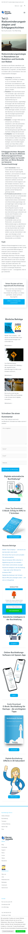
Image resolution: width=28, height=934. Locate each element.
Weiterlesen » (8, 345)
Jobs (3, 877)
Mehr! (14, 695)
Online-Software (6, 815)
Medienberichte (5, 879)
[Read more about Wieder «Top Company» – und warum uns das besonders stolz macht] (14, 328)
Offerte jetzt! (14, 797)
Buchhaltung (5, 818)
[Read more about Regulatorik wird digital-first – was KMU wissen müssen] (14, 354)
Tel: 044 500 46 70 (6, 912)
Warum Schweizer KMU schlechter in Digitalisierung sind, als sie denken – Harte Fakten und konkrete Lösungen (12, 562)
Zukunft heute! (14, 499)
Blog (3, 844)
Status (3, 852)
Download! (14, 749)
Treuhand (4, 821)
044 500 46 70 (5, 2)
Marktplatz (4, 882)
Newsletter (4, 860)
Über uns (17, 5)
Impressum (4, 885)
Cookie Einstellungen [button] (8, 931)
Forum (3, 855)
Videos (3, 858)
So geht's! (14, 643)
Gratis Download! (14, 537)
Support (3, 850)
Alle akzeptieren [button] (20, 931)
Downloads (4, 847)
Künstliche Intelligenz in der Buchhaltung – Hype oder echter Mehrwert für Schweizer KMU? (13, 570)
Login (21, 5)
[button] (24, 5)
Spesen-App (4, 826)
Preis (3, 829)
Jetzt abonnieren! (14, 610)
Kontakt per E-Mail (6, 915)
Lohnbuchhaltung (6, 824)
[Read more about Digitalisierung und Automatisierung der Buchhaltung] (14, 384)
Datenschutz (5, 887)
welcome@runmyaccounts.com (16, 2)
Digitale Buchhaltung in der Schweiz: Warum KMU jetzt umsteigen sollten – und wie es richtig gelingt (14, 577)
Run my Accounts (6, 30)
